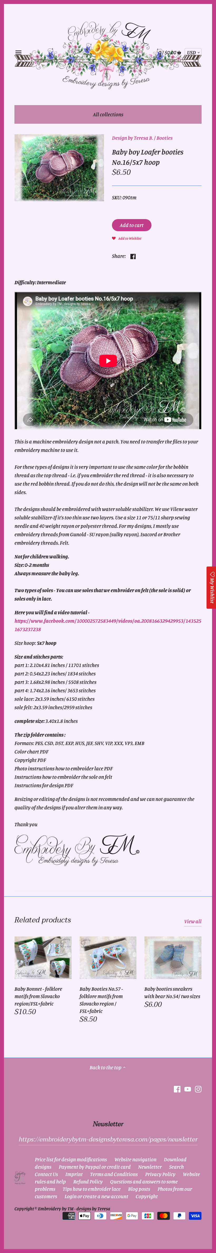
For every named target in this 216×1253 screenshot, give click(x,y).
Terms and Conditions (114, 1174)
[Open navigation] (18, 52)
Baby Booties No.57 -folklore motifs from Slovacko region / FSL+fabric (101, 999)
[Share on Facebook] (133, 255)
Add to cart (132, 225)
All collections (108, 114)
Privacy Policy (160, 1174)
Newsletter (150, 1166)
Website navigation (135, 1159)
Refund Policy (88, 1181)
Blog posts (139, 1189)
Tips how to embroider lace (92, 1189)
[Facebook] (177, 1089)
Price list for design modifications (71, 1159)
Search (176, 1166)
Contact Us (46, 1174)
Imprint (74, 1174)
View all (193, 921)
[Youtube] (187, 1089)
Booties (164, 137)
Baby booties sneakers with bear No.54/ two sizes (172, 992)
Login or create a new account (96, 1196)
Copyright (147, 1196)
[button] (126, 237)
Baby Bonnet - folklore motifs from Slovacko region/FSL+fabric (38, 996)
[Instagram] (198, 1089)
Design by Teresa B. (132, 137)
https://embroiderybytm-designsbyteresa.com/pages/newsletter (108, 1139)
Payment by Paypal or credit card (95, 1166)
